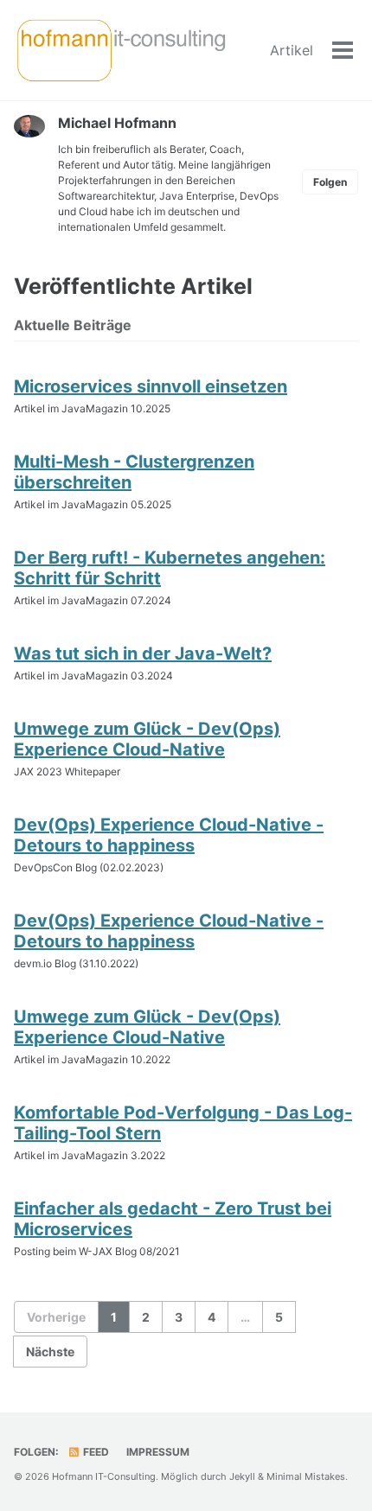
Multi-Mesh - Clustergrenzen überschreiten (134, 472)
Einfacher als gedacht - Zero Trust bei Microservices (172, 1219)
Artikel (291, 50)
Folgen (330, 181)
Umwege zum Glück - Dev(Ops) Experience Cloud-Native (147, 739)
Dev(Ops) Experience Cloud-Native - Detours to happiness (169, 835)
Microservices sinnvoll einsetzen (150, 386)
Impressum (157, 1451)
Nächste (50, 1351)
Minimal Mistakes (305, 1476)
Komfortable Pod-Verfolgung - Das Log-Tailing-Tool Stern (183, 1123)
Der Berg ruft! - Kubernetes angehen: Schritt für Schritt (169, 568)
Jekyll (242, 1476)
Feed (94, 1451)
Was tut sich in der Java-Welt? (143, 653)
